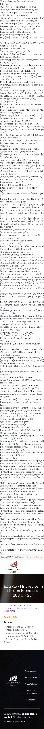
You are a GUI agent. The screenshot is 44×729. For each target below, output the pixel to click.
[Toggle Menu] (37, 567)
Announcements (26, 605)
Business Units (31, 671)
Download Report (34, 557)
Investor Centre (31, 677)
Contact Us (31, 699)
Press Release (31, 684)
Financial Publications (31, 692)
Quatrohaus (19, 721)
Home (13, 605)
